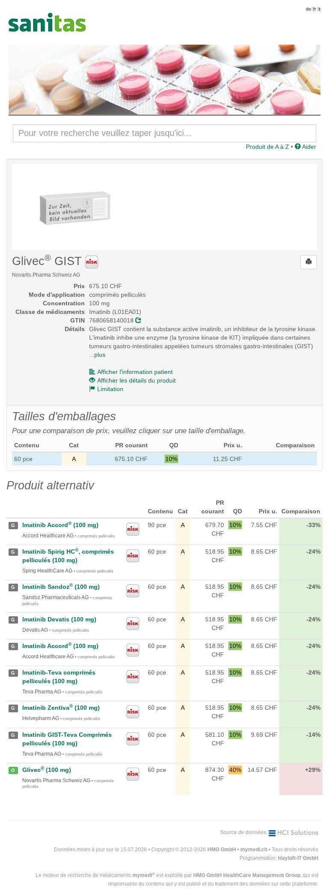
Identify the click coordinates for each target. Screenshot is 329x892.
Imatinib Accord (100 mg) (60, 524)
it (319, 9)
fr (314, 9)
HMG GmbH (221, 850)
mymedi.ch (253, 850)
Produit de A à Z (267, 146)
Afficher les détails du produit (136, 380)
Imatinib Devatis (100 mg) (59, 619)
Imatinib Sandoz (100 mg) (61, 586)
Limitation (110, 389)
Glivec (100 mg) (46, 769)
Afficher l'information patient (135, 371)
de (308, 9)
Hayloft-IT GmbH (298, 858)
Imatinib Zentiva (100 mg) (61, 707)
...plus (97, 354)
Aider (308, 146)
